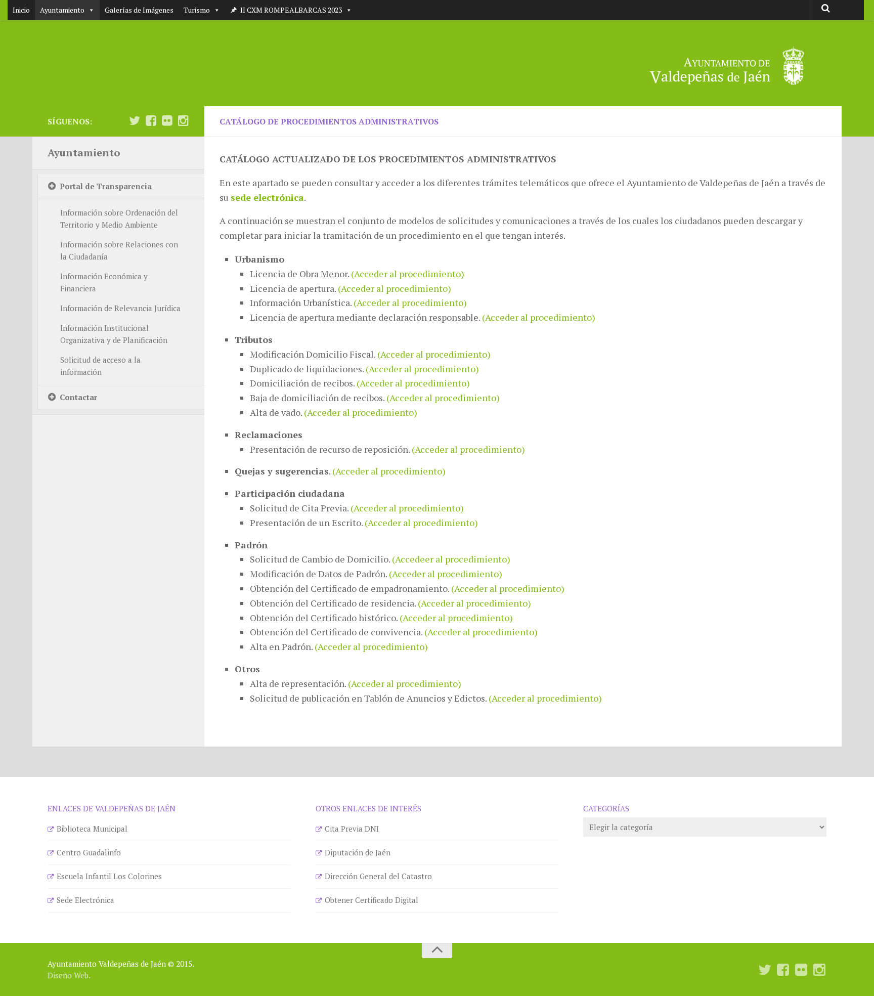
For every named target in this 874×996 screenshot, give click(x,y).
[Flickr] (167, 121)
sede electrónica (267, 197)
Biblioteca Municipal (92, 829)
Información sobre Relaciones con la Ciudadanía (119, 250)
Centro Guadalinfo (89, 852)
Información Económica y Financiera (104, 282)
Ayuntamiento (62, 10)
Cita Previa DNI (352, 829)
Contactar (78, 397)
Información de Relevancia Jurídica (120, 308)
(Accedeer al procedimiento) (451, 559)
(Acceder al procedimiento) (407, 274)
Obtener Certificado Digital (371, 900)
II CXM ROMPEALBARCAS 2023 (291, 10)
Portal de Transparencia (106, 186)
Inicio (21, 10)
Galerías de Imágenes (139, 10)
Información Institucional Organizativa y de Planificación (113, 334)
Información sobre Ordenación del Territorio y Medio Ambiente (119, 218)
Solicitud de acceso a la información (100, 366)
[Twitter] (134, 121)
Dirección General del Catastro (378, 876)
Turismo (197, 10)
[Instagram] (183, 121)
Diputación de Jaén (357, 852)
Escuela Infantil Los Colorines (109, 876)
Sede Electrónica (85, 900)
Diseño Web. (69, 975)
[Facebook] (151, 121)
